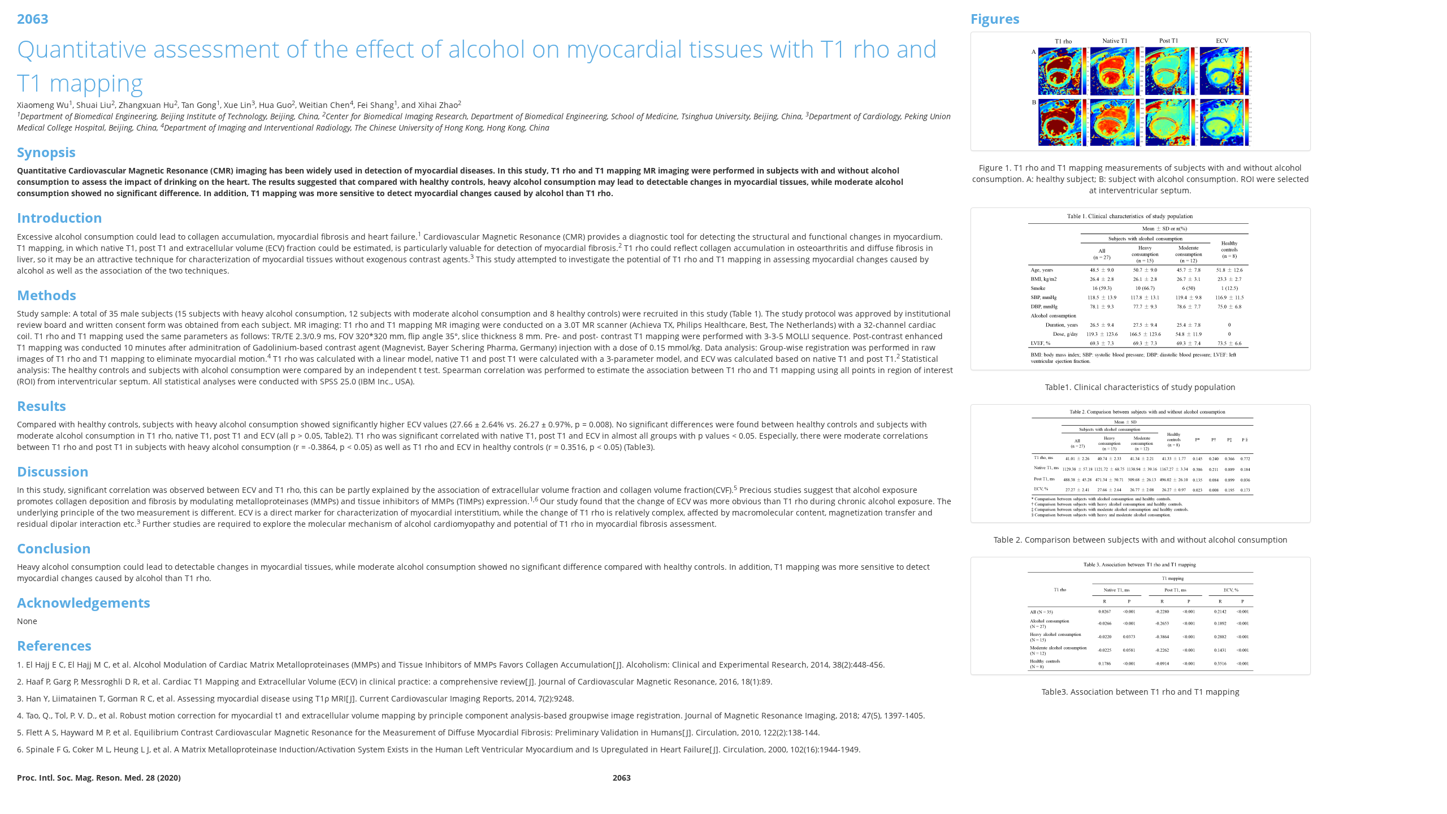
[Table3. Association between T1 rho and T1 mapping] (1141, 616)
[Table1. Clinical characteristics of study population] (1141, 288)
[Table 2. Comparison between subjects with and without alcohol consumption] (1141, 463)
